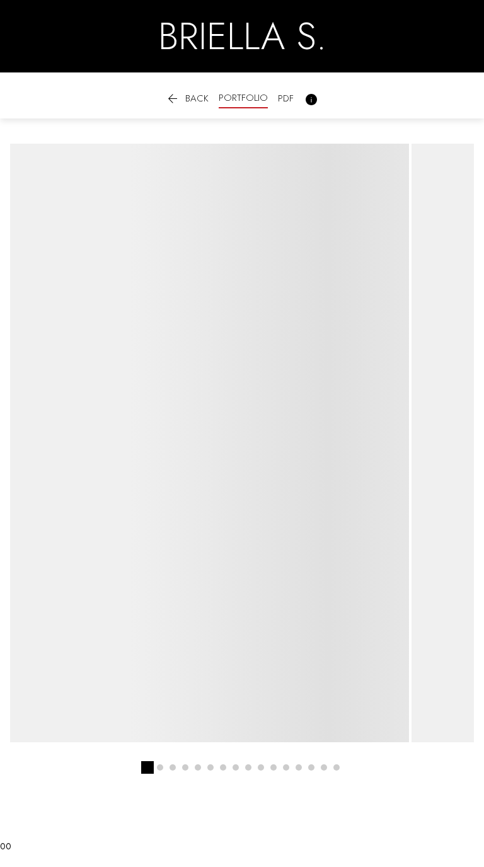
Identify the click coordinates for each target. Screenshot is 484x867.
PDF (286, 98)
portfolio (243, 98)
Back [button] (187, 99)
